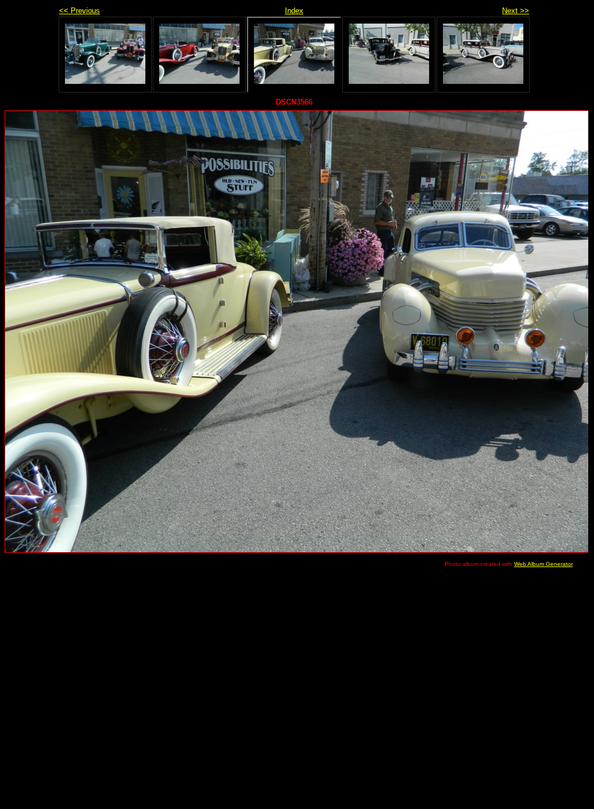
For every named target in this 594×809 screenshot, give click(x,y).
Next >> (515, 10)
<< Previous (79, 10)
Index (294, 10)
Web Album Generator (543, 564)
